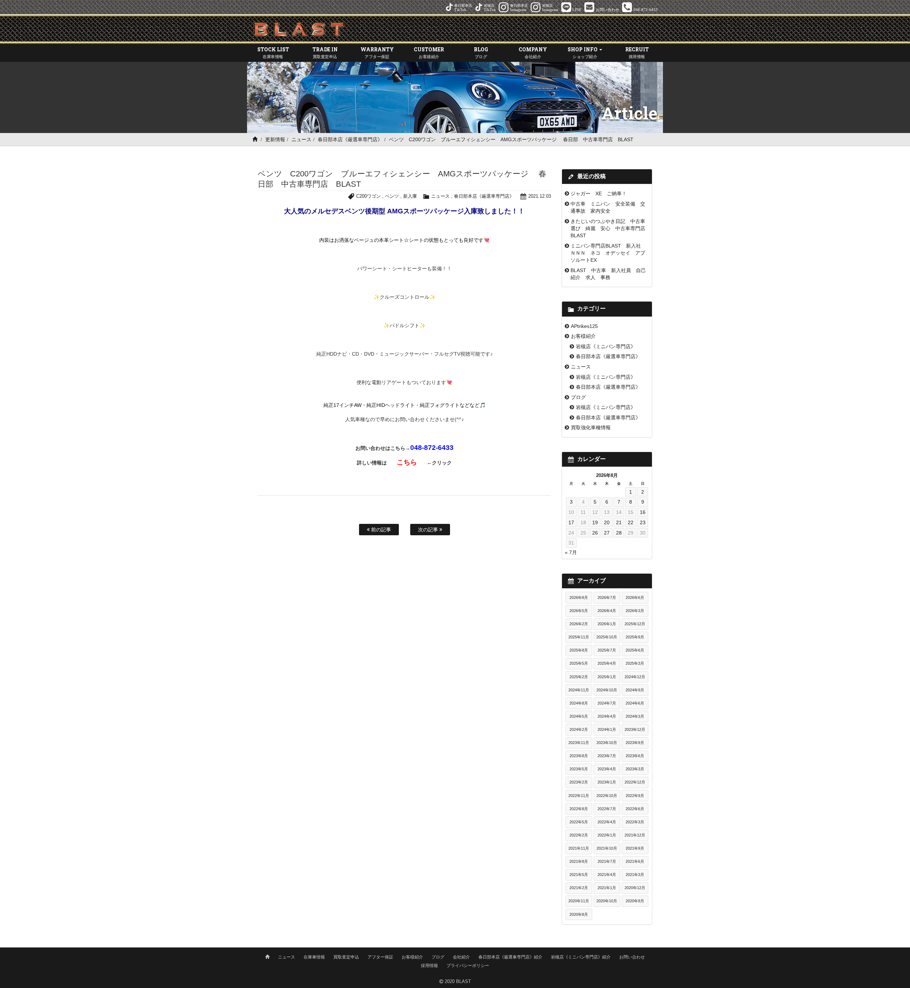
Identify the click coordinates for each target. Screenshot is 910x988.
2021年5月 (578, 874)
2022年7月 (607, 809)
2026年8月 (578, 597)
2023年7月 (607, 756)
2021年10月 (606, 848)
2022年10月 (606, 795)
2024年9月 (635, 690)
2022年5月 (578, 822)
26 (595, 533)
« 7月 (571, 552)
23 (643, 522)
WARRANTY (377, 52)
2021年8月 (578, 861)
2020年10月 (606, 901)
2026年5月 (578, 611)
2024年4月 (607, 716)
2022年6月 (635, 809)
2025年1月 (607, 677)
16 (643, 512)
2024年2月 (578, 729)
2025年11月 (578, 637)
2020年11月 (578, 901)
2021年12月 (635, 835)
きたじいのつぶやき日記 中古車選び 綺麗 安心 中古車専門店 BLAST (610, 228)
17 (571, 522)
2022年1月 (607, 835)
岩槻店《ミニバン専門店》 (606, 346)
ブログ (578, 397)
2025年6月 (635, 650)
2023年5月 (578, 769)
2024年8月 (578, 703)
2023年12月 (635, 729)
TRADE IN (325, 52)
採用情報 (429, 965)
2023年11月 (578, 742)
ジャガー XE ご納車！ (599, 193)
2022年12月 (635, 782)
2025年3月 (635, 663)
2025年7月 (607, 650)
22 (630, 522)
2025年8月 (578, 650)
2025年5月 (578, 663)
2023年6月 (635, 756)
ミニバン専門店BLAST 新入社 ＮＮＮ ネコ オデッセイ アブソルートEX (608, 253)
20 (607, 522)
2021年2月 (578, 888)
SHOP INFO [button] (583, 52)
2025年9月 (635, 637)
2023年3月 (635, 769)
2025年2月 (578, 677)
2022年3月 (635, 822)
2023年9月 (635, 742)
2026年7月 (607, 597)
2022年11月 (578, 795)
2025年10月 (606, 637)
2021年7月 (607, 861)
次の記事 (428, 529)
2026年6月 (635, 597)
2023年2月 (578, 782)
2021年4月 (607, 874)
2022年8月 (578, 809)
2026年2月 (578, 624)
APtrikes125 (584, 326)
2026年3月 (635, 611)
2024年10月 (606, 690)
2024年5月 (578, 716)
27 (607, 533)
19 (595, 522)
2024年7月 (607, 703)
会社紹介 (461, 957)
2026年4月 (607, 611)
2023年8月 (578, 756)
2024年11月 (578, 690)
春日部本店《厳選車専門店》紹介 (510, 957)
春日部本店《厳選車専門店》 (350, 139)
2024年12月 (635, 677)
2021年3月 (635, 874)
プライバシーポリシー (467, 965)
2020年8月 (578, 914)
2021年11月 (578, 848)
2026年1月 (607, 624)
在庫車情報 (314, 957)
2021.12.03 (539, 196)
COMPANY (533, 52)
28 (619, 533)
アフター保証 (380, 957)
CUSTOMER (429, 52)
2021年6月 (635, 861)
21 (619, 522)
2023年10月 (606, 742)
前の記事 (380, 529)
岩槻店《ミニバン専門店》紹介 (581, 957)
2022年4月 (607, 822)
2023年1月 (607, 782)
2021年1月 (607, 888)
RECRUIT (637, 52)
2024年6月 (635, 703)
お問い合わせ (632, 957)
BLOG (481, 52)
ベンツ (392, 196)
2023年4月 (607, 769)
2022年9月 (635, 795)
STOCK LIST (273, 52)
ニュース (301, 139)
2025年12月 (635, 624)
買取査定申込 (346, 957)
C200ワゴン (368, 196)
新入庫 (410, 196)
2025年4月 (607, 663)
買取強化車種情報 (591, 427)
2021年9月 (635, 848)
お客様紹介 (583, 336)
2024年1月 (607, 729)
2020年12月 (635, 888)
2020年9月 (635, 901)
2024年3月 (635, 716)
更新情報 (275, 139)
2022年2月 (578, 835)
